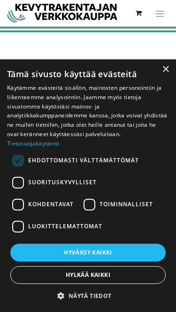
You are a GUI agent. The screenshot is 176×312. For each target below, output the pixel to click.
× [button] (165, 69)
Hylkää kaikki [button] (88, 275)
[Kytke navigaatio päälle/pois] (160, 13)
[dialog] (88, 185)
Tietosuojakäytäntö (33, 143)
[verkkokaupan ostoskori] (138, 13)
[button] (87, 295)
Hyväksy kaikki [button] (88, 252)
